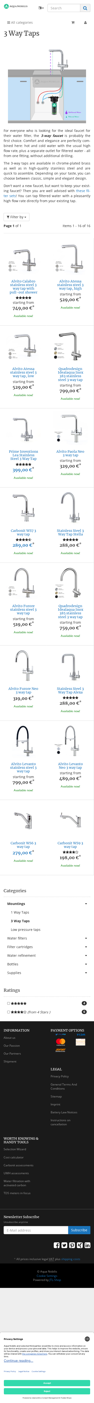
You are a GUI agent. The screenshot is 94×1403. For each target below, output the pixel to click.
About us (9, 1038)
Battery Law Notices (64, 1112)
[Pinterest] (72, 1245)
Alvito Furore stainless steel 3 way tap (23, 610)
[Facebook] (57, 1245)
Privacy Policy (60, 1076)
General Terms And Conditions (64, 1086)
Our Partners (12, 1053)
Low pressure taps (25, 929)
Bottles (12, 964)
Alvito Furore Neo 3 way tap (23, 690)
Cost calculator (14, 1157)
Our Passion (12, 1046)
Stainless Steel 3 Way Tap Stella (70, 532)
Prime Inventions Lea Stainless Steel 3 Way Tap (23, 455)
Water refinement (21, 955)
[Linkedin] (87, 1245)
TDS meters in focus (17, 1193)
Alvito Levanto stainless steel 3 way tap (23, 768)
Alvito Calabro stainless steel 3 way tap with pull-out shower (23, 286)
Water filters (17, 938)
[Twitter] (64, 1245)
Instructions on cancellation (60, 1122)
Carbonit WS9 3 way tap (70, 845)
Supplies (14, 972)
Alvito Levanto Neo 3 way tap (70, 766)
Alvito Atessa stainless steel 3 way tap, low (23, 372)
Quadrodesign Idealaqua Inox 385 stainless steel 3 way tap (70, 611)
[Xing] (80, 1245)
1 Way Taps (20, 912)
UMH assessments (16, 1173)
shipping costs (70, 1259)
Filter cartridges (20, 947)
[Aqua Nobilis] (16, 6)
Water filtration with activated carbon (17, 1183)
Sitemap (56, 1096)
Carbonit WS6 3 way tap (23, 845)
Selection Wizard (15, 1149)
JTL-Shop (55, 1280)
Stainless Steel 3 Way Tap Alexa (70, 690)
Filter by (16, 217)
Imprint (55, 1104)
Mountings (16, 903)
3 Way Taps (20, 921)
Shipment (10, 1061)
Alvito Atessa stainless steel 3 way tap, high (70, 285)
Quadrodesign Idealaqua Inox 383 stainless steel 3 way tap (70, 374)
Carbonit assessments (19, 1165)
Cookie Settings (47, 1276)
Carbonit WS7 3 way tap (23, 532)
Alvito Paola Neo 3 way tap (70, 453)
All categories (21, 22)
